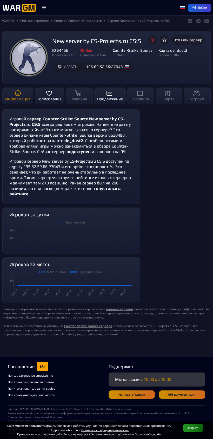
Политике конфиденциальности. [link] (105, 430)
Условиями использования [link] (111, 434)
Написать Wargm (131, 394)
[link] (88, 326)
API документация (182, 394)
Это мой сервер (188, 40)
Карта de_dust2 (172, 50)
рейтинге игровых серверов (103, 177)
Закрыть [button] (193, 428)
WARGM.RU (43, 408)
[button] (44, 7)
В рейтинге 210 (63, 55)
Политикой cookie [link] (148, 434)
